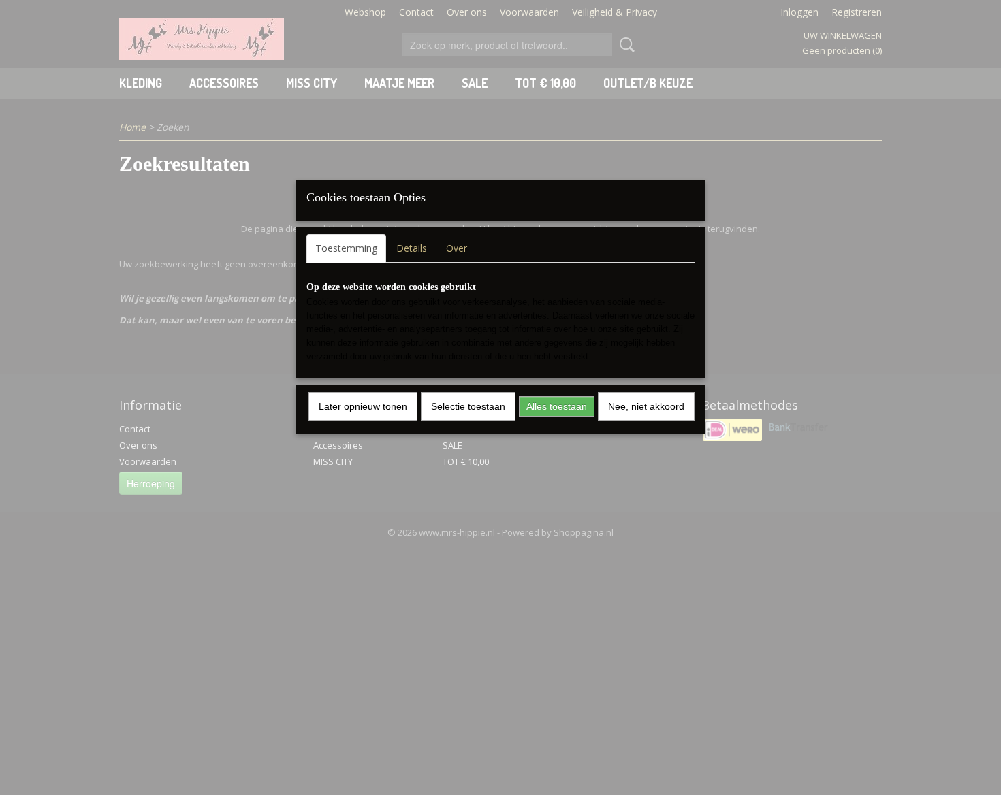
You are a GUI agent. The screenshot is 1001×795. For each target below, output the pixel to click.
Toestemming (346, 248)
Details (411, 248)
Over (456, 248)
